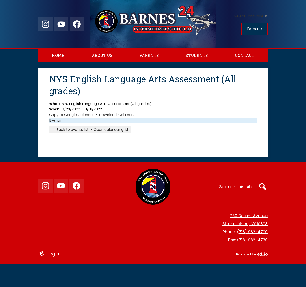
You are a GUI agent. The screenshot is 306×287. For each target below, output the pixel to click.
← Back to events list (70, 129)
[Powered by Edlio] (252, 254)
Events (55, 120)
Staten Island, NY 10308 (245, 224)
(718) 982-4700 (252, 232)
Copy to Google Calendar (71, 114)
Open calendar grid (111, 129)
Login (50, 254)
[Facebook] (77, 24)
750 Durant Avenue (249, 215)
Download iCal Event (117, 114)
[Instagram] (45, 24)
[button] (102, 55)
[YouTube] (61, 24)
